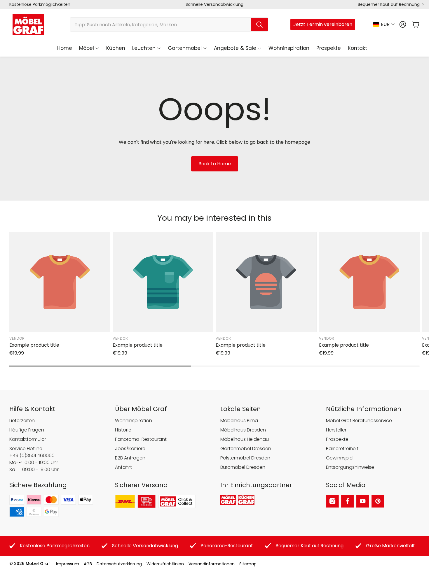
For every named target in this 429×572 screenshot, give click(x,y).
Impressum (67, 564)
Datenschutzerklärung (119, 564)
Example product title (34, 345)
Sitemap (248, 564)
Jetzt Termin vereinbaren (322, 24)
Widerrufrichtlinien (165, 564)
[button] (169, 24)
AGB (88, 564)
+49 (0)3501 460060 (32, 455)
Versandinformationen (212, 564)
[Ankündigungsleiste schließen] (423, 4)
